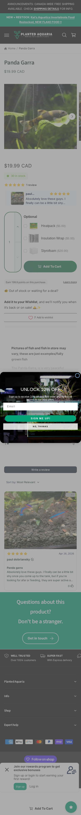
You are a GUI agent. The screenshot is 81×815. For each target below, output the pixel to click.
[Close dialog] (77, 375)
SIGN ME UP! (40, 418)
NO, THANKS (40, 427)
